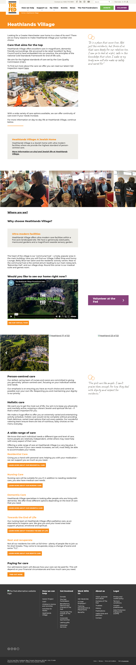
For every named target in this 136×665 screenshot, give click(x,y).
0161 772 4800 (68, 2)
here (26, 68)
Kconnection (125, 661)
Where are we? (17, 212)
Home (23, 13)
